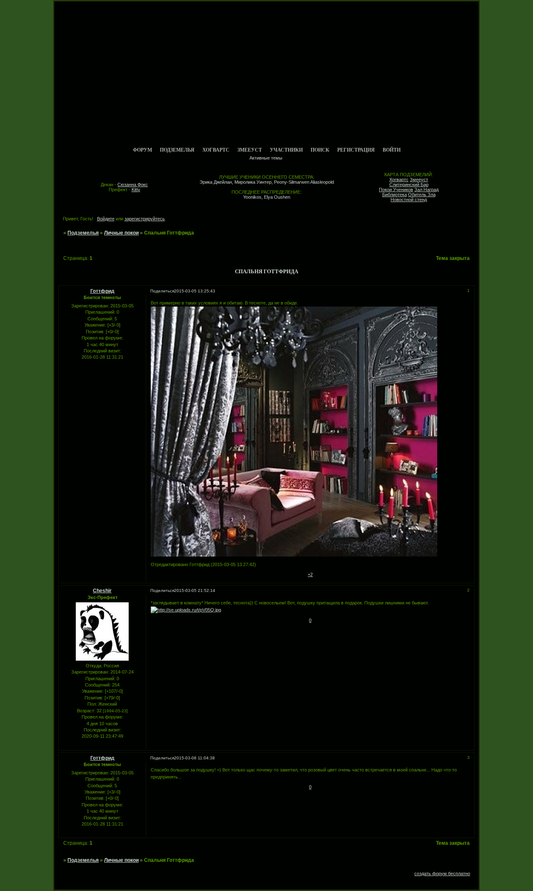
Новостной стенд (409, 199)
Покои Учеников (396, 189)
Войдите (106, 218)
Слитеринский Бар (408, 184)
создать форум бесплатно (442, 873)
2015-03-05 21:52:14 (194, 590)
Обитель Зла (422, 194)
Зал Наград (426, 189)
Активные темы (265, 157)
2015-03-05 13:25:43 (194, 291)
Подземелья (177, 150)
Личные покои (121, 233)
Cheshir (102, 591)
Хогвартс (215, 150)
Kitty (136, 189)
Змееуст (249, 150)
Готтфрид (102, 291)
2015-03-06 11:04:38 (194, 758)
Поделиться (162, 291)
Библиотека (394, 194)
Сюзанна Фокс (132, 184)
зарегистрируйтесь (145, 218)
